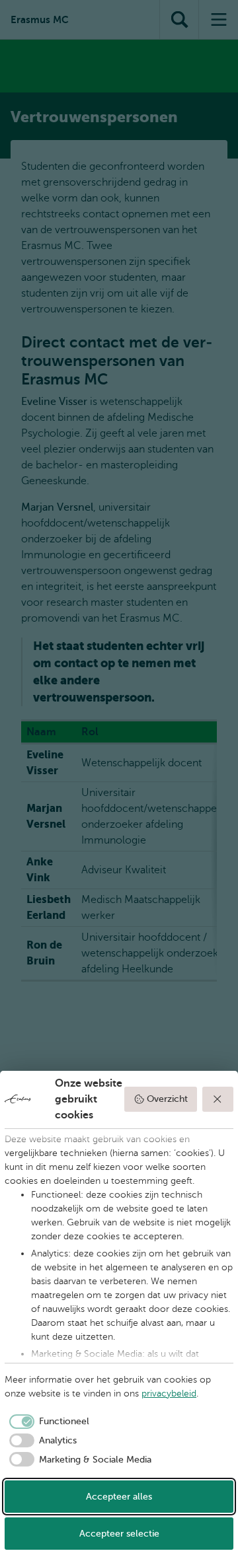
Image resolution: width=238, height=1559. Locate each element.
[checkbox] (47, 1421)
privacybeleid (168, 1393)
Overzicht (167, 1099)
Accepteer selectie (119, 1534)
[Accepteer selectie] (218, 1099)
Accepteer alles (119, 1497)
